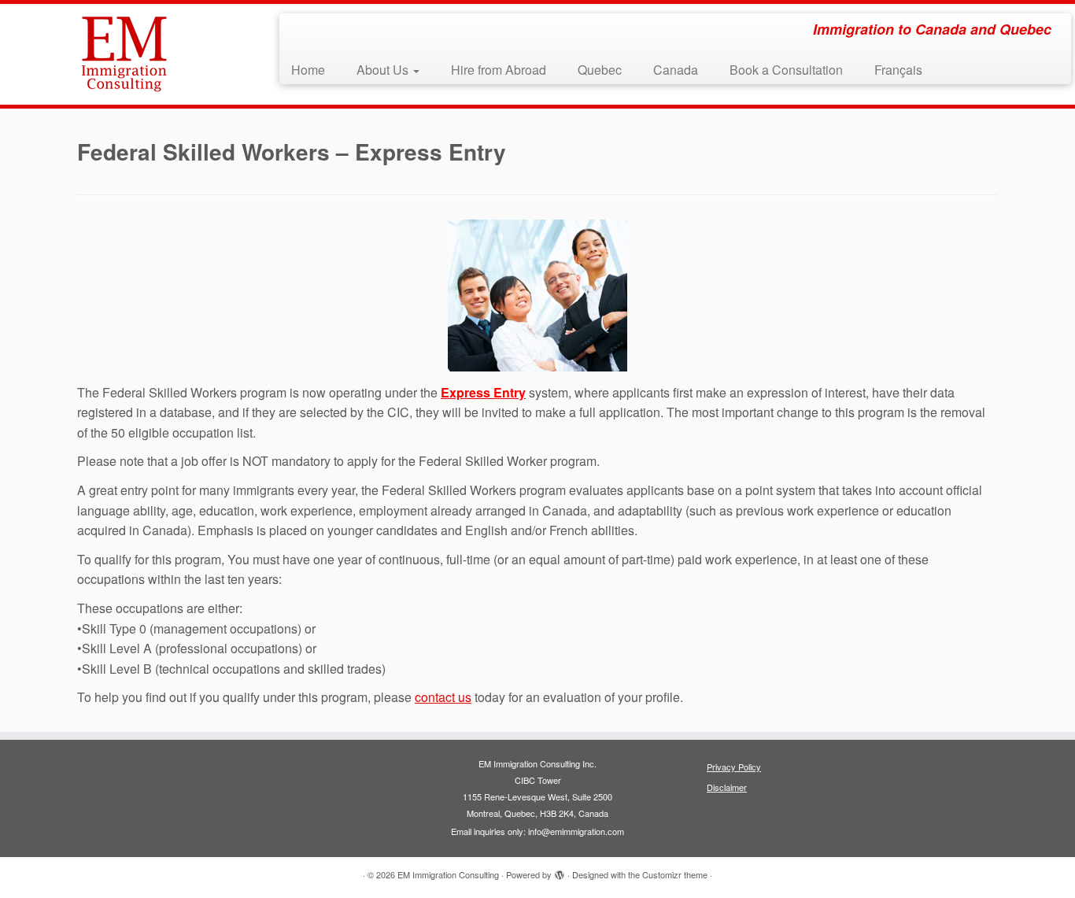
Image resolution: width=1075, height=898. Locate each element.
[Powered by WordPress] (559, 871)
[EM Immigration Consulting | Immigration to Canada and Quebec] (124, 54)
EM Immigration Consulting (448, 874)
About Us (384, 70)
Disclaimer (727, 787)
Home (308, 70)
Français (898, 70)
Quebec (600, 70)
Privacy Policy (734, 766)
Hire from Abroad (498, 70)
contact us (443, 697)
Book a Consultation (786, 70)
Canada (675, 70)
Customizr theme (674, 874)
